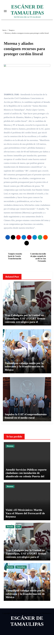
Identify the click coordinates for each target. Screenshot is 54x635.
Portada (10, 527)
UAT (18, 527)
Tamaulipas (21, 567)
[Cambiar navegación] (5, 11)
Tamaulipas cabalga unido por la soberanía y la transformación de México (24, 366)
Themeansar (46, 613)
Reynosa (10, 446)
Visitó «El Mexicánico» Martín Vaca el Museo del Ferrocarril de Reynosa (25, 513)
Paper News (33, 613)
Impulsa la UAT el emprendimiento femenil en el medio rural (26, 416)
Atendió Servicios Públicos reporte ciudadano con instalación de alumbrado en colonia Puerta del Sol (26, 474)
